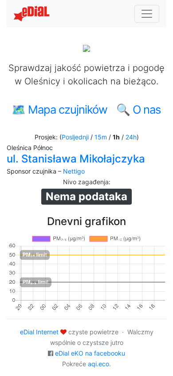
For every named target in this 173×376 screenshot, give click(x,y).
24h (131, 137)
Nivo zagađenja (86, 182)
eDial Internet (39, 332)
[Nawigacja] (146, 14)
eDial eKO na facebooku (90, 353)
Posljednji (75, 137)
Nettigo (74, 171)
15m (100, 137)
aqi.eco (98, 364)
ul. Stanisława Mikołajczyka (76, 158)
